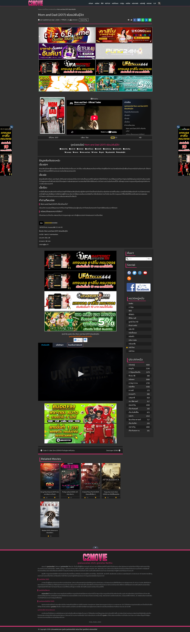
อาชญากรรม (133, 383)
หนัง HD (73, 149)
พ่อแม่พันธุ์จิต (121, 152)
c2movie (74, 20)
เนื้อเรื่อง (127, 122)
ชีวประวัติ (132, 376)
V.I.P (154, 3)
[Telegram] (146, 20)
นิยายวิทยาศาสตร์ (135, 419)
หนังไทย (128, 3)
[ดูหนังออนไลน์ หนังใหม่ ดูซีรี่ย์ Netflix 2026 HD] (35, 3)
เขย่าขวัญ (127, 149)
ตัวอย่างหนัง (133, 325)
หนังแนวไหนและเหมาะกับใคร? (135, 134)
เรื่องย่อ (126, 118)
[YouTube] (145, 273)
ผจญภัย (131, 368)
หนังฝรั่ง (98, 149)
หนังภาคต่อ (135, 3)
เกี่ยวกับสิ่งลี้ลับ (134, 412)
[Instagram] (140, 273)
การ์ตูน (122, 3)
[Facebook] (129, 273)
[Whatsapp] (142, 20)
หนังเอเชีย (132, 344)
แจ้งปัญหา (60, 345)
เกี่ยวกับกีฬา (133, 423)
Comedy (68, 152)
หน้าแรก (91, 3)
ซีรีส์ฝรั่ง (131, 314)
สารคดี (131, 390)
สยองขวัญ (53, 9)
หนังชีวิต (132, 387)
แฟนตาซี (132, 398)
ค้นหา (149, 259)
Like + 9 (79, 340)
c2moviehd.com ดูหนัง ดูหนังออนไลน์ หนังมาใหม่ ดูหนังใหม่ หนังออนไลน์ (74, 629)
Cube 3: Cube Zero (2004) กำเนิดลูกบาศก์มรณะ (59, 450)
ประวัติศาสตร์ (133, 401)
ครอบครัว (132, 394)
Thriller (95, 152)
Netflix (107, 3)
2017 (56, 138)
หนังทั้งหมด (115, 3)
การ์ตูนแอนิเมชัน (134, 372)
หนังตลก (149, 3)
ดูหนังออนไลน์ (111, 152)
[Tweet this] (139, 19)
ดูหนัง (102, 152)
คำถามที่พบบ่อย (129, 125)
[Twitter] (134, 273)
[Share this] (135, 20)
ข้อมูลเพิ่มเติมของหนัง (131, 112)
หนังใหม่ (97, 3)
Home (39, 9)
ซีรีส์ (102, 3)
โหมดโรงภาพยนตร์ (75, 345)
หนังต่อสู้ (142, 3)
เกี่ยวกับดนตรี (133, 409)
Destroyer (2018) (112, 450)
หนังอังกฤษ (107, 149)
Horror (76, 152)
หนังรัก (131, 416)
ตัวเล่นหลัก (45, 345)
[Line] (149, 20)
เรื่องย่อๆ (127, 115)
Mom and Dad (85, 152)
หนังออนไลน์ (45, 593)
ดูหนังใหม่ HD (133, 322)
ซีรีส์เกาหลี (132, 318)
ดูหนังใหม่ (53, 606)
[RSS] (129, 278)
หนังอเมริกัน (117, 149)
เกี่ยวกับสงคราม (134, 430)
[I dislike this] (85, 340)
